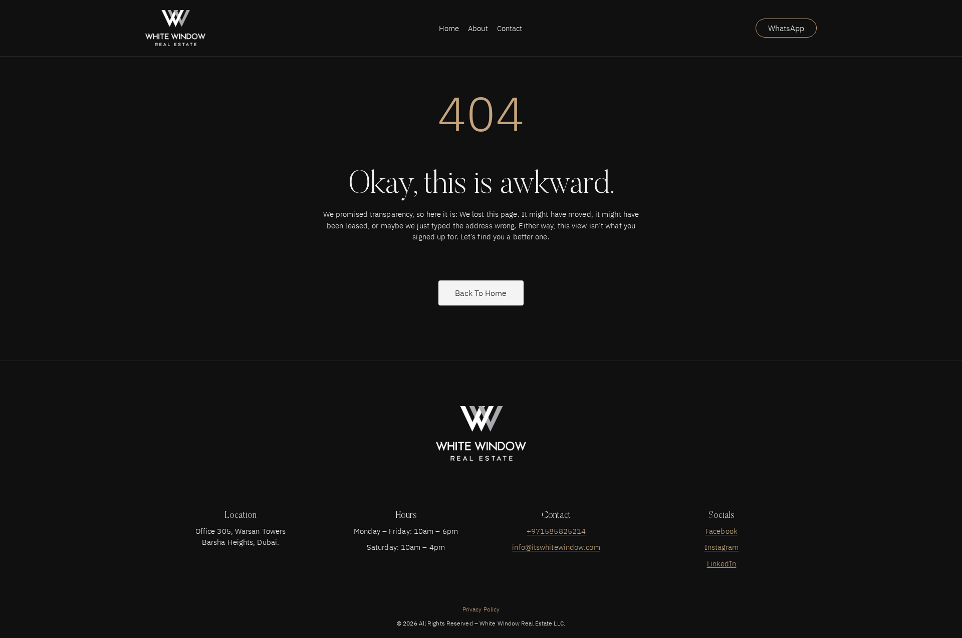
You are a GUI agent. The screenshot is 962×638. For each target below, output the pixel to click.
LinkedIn (722, 563)
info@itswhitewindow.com (556, 547)
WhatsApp (786, 28)
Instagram (721, 547)
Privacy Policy (481, 609)
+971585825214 (556, 531)
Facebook (721, 531)
